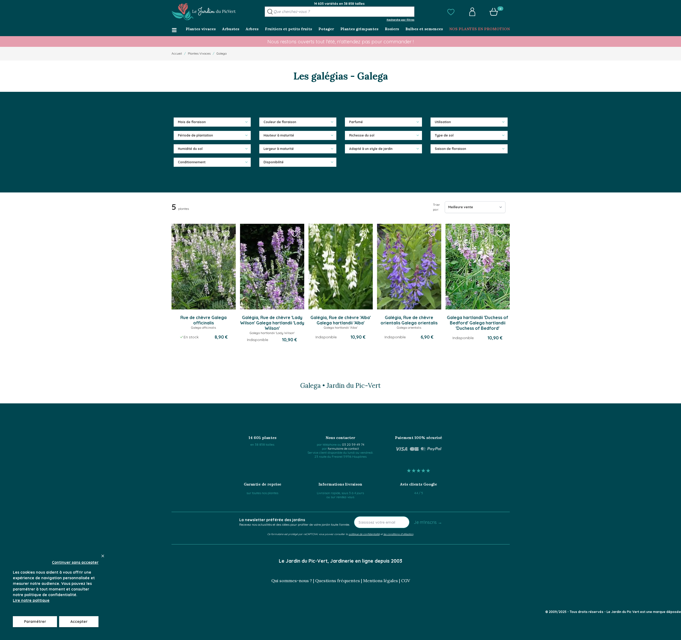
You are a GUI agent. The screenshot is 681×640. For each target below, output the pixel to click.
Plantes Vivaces (199, 53)
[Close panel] (103, 556)
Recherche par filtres (400, 19)
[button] (450, 11)
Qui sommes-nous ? (291, 580)
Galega (221, 53)
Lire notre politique (31, 600)
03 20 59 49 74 (353, 444)
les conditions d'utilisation (398, 534)
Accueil (177, 53)
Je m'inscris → (428, 522)
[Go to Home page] (204, 11)
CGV (405, 580)
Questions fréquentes (337, 580)
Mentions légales (380, 580)
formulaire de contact (343, 448)
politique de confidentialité (364, 534)
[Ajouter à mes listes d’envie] (226, 233)
